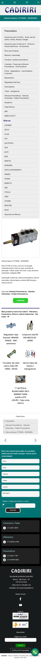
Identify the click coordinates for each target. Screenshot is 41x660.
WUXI (6, 210)
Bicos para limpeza (11, 51)
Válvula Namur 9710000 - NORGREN (20, 18)
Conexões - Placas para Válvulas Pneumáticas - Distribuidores (16, 65)
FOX (5, 139)
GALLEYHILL (9, 143)
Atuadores (8, 102)
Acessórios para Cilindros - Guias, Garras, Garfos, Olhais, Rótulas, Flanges (19, 38)
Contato (26, 2)
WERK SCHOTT (10, 116)
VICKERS (7, 201)
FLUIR (6, 134)
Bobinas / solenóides (12, 55)
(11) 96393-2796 (13, 542)
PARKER (7, 174)
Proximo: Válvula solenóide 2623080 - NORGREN (35, 440)
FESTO (6, 130)
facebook (20, 599)
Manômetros (9, 78)
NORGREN (8, 165)
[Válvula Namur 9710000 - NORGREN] (20, 12)
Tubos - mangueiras (12, 91)
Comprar (20, 300)
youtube (20, 605)
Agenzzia (17, 657)
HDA (6, 147)
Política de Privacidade (20, 650)
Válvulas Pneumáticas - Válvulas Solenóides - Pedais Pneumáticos (16, 97)
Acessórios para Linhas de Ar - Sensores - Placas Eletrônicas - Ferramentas (19, 45)
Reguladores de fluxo (12, 82)
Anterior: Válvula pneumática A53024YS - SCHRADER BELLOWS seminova (6, 440)
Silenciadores (9, 87)
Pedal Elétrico (9, 107)
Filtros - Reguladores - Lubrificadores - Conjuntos (18, 72)
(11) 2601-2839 (12, 528)
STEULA (7, 192)
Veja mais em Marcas (12, 214)
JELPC (6, 152)
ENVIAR (13, 510)
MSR (6, 156)
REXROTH (8, 183)
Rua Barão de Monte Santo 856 (21, 576)
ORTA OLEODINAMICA (12, 170)
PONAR (7, 179)
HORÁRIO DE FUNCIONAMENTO (21, 588)
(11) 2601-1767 (12, 556)
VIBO (6, 196)
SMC (6, 188)
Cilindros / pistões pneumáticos (16, 60)
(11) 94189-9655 (13, 560)
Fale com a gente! (35, 653)
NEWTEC (7, 161)
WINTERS (8, 205)
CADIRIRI (7, 125)
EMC (6, 111)
